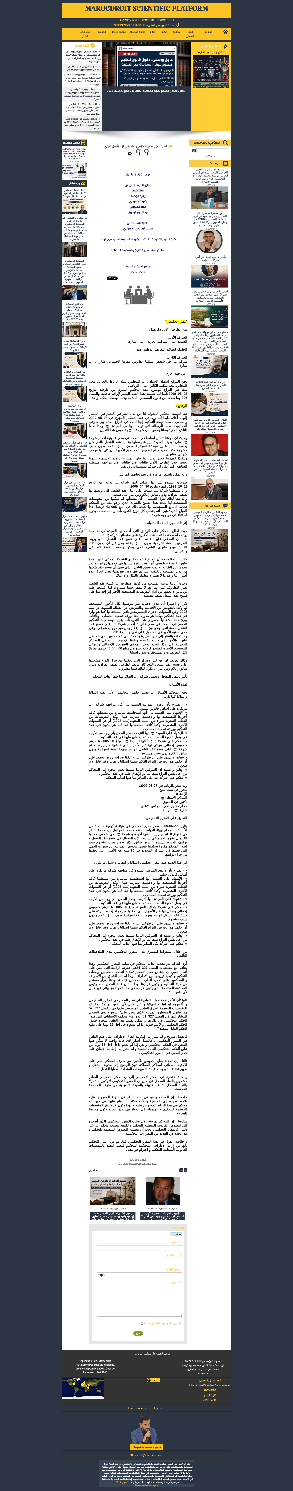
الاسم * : (177, 1242)
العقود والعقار (119, 32)
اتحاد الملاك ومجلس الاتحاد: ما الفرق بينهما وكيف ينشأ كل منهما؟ (74, 193)
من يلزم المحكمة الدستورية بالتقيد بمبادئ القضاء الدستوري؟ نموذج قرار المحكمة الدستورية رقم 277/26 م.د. (74, 311)
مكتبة (164, 32)
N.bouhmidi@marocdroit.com (146, 1455)
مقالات (176, 32)
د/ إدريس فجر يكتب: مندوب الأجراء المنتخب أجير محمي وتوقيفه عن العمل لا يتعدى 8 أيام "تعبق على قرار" (162, 1216)
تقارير (152, 32)
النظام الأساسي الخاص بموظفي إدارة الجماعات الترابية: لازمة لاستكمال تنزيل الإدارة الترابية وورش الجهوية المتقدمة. (210, 424)
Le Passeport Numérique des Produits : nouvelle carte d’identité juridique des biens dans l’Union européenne (74, 154)
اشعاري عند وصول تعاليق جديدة (163, 1323)
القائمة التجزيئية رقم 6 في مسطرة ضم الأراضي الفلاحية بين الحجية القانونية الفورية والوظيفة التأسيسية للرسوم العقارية (210, 296)
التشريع (208, 32)
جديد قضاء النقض (85, 34)
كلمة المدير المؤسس (210, 46)
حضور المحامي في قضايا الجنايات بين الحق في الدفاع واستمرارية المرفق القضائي (83, 68)
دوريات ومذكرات (137, 32)
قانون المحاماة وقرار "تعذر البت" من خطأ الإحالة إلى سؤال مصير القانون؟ (74, 345)
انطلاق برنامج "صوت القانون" (210, 52)
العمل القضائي (190, 34)
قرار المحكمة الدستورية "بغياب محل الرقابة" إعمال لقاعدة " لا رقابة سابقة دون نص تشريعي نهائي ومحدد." (74, 413)
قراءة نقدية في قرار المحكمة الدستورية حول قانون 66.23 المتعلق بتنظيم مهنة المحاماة (74, 488)
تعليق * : (177, 1282)
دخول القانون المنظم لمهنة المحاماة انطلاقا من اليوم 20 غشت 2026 (146, 90)
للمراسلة (101, 32)
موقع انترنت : (174, 1269)
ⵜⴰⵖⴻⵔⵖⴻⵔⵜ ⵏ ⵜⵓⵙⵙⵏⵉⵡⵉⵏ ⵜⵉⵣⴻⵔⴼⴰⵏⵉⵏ (146, 20)
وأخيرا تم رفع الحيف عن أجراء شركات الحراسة (210, 258)
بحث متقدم (210, 156)
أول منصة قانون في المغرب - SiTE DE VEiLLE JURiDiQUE (146, 25)
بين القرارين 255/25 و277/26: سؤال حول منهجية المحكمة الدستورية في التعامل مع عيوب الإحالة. (74, 377)
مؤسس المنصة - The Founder (146, 1408)
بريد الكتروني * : (173, 1255)
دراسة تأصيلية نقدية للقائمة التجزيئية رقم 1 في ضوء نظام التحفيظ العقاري (210, 385)
